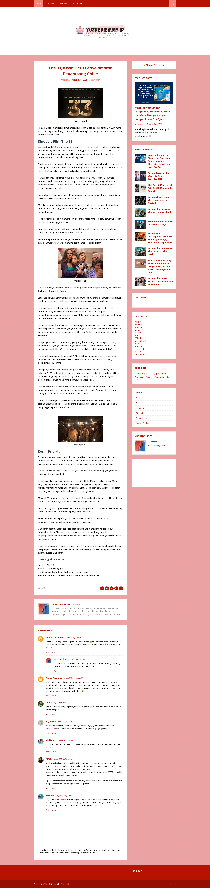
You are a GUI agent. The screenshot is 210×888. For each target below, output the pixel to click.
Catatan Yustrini (141, 373)
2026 (138, 322)
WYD (45, 884)
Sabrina (50, 795)
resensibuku (141, 418)
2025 (138, 332)
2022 (138, 351)
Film (43, 587)
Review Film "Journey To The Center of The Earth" (160, 251)
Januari (139, 330)
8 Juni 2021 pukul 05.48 (74, 637)
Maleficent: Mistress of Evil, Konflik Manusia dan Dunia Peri (160, 188)
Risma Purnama (54, 677)
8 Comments (94, 79)
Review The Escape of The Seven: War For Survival (159, 200)
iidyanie (50, 721)
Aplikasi (139, 398)
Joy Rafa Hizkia (161, 373)
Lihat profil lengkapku (156, 445)
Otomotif (139, 413)
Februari (139, 349)
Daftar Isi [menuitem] (77, 3)
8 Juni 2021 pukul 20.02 (73, 678)
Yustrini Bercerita (162, 377)
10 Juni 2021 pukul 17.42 (66, 795)
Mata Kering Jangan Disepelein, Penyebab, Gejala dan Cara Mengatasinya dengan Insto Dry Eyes (153, 113)
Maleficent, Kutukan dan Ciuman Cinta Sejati (160, 223)
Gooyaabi (65, 884)
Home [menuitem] (38, 3)
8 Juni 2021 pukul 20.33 (65, 721)
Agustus (139, 324)
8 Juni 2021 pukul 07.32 (76, 659)
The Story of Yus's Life (142, 378)
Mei (137, 335)
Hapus (54, 652)
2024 (138, 338)
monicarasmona (54, 637)
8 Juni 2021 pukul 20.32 (63, 702)
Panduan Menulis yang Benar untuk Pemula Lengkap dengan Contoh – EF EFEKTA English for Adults (160, 266)
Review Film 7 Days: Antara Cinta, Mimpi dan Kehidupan (160, 281)
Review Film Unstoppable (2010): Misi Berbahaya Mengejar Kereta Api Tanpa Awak (160, 238)
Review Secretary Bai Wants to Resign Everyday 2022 (158, 176)
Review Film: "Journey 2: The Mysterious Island (160, 211)
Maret (138, 327)
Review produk (142, 423)
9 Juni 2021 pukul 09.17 (63, 759)
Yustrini (66, 79)
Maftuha (50, 740)
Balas (48, 652)
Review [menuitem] (62, 3)
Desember (140, 340)
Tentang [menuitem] (50, 3)
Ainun (49, 758)
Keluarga (140, 408)
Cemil (49, 702)
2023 (138, 343)
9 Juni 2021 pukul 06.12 (66, 740)
